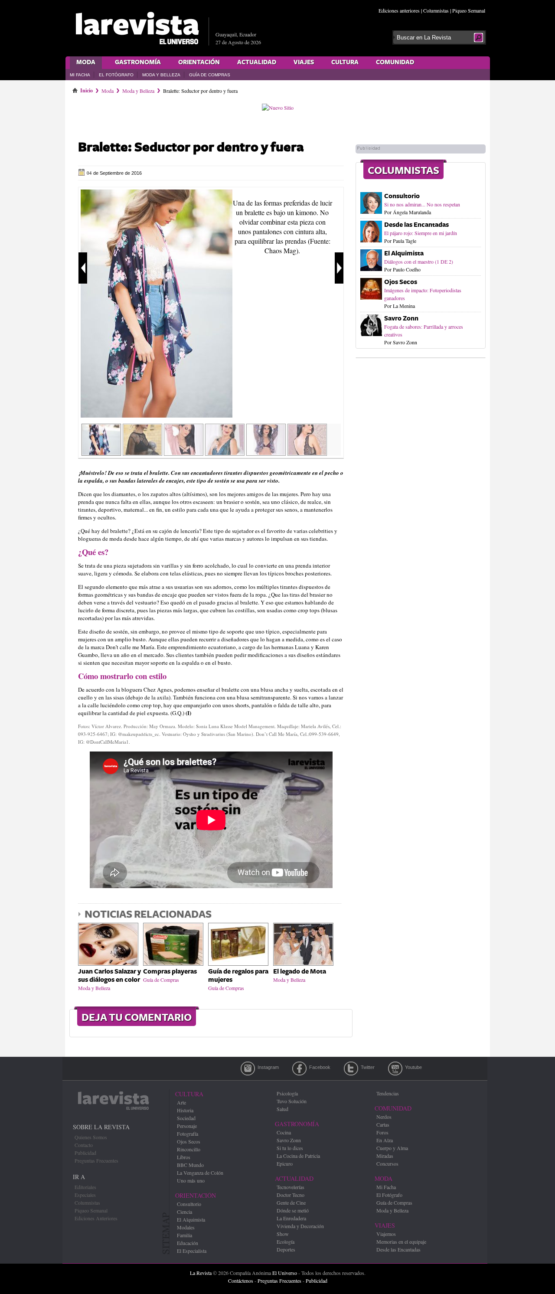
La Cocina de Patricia (298, 1155)
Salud (282, 1108)
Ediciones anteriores (399, 10)
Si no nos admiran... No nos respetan (422, 204)
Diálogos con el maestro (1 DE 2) (418, 261)
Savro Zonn (401, 318)
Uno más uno (191, 1180)
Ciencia (184, 1211)
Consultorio (402, 196)
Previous (82, 268)
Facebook (299, 1068)
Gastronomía (138, 62)
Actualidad (256, 62)
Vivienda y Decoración (300, 1225)
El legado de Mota (299, 971)
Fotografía (187, 1133)
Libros (183, 1156)
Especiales (85, 1194)
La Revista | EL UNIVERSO (137, 28)
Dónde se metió (293, 1210)
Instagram (247, 1068)
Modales (186, 1227)
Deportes (286, 1249)
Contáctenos (240, 1280)
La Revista (201, 1272)
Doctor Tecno (290, 1194)
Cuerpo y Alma (392, 1147)
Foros (382, 1132)
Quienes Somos (91, 1137)
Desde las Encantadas (416, 225)
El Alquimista (404, 253)
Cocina (284, 1132)
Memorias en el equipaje (401, 1241)
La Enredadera (291, 1218)
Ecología (285, 1241)
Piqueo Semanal (468, 10)
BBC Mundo (190, 1164)
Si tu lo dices (290, 1147)
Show (283, 1233)
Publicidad (85, 1152)
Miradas (384, 1155)
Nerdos (384, 1116)
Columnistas (436, 10)
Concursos (387, 1163)
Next (339, 268)
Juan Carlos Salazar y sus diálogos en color (109, 975)
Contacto (84, 1144)
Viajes (304, 62)
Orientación (199, 62)
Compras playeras (170, 971)
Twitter (351, 1068)
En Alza (384, 1140)
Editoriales (85, 1186)
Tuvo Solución (292, 1101)
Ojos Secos (400, 282)
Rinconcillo (188, 1149)
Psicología (287, 1093)
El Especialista (191, 1250)
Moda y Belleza (161, 74)
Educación (187, 1242)
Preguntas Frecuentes (96, 1160)
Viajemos (386, 1233)
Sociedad (186, 1117)
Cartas (382, 1124)
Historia (185, 1110)
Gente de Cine (291, 1202)
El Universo (284, 1272)
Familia (184, 1235)
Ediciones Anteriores (96, 1218)
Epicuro (285, 1163)
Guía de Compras (209, 74)
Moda (85, 62)
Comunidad (395, 62)
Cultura (345, 62)
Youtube (395, 1068)
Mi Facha (80, 74)
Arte (181, 1102)
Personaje (187, 1125)
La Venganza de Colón (200, 1172)
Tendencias (387, 1093)
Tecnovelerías (290, 1186)
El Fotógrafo (116, 74)
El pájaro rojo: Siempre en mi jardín (420, 232)
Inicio (86, 89)
